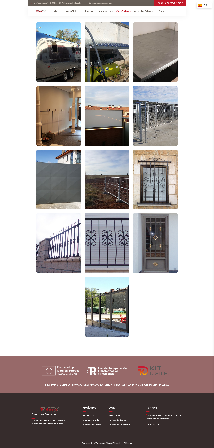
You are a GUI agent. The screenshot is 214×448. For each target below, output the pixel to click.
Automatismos (106, 11)
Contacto (163, 11)
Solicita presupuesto (172, 3)
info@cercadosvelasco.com (100, 3)
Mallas (55, 11)
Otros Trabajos (123, 11)
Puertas (89, 11)
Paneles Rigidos (71, 11)
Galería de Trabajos (143, 11)
